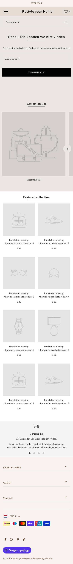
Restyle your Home (37, 11)
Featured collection (36, 197)
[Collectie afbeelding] (33, 144)
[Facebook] (5, 540)
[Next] (67, 149)
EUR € (13, 516)
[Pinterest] (18, 540)
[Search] (66, 22)
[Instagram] (11, 540)
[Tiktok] (24, 540)
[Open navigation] (6, 11)
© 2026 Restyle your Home (16, 558)
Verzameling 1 (33, 179)
